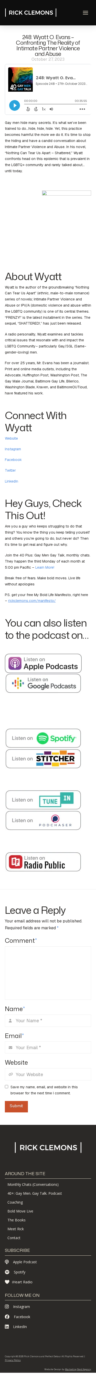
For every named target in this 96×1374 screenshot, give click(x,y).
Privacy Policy (13, 1360)
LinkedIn (11, 481)
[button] (85, 12)
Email (14, 1035)
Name (15, 1008)
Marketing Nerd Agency (78, 1369)
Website (11, 438)
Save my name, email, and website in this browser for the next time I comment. (44, 1090)
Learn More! (44, 567)
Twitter (10, 470)
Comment (21, 940)
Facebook (13, 459)
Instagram (13, 449)
